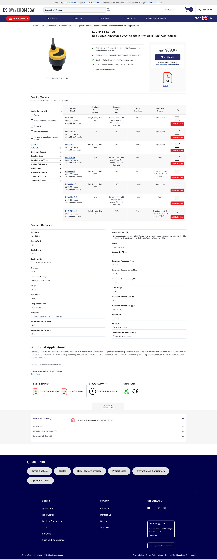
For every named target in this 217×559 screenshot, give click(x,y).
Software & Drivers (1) (43, 436)
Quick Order (48, 508)
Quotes (62, 471)
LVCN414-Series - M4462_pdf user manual (94, 420)
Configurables (130, 18)
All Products (19, 19)
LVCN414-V (70, 171)
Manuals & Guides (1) (42, 419)
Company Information (156, 18)
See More (35, 145)
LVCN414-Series (75, 391)
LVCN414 (69, 118)
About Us (104, 508)
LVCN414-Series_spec (49, 391)
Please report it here (153, 3)
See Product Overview (106, 70)
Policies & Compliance (53, 540)
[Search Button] (108, 10)
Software (46, 533)
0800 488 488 (74, 3)
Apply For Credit (40, 480)
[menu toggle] (11, 18)
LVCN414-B (70, 131)
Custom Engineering (52, 521)
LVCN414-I (69, 144)
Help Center (48, 515)
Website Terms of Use (167, 555)
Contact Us (169, 10)
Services (78, 18)
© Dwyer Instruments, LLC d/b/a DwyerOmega (42, 555)
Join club (153, 535)
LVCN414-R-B (71, 197)
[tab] (59, 388)
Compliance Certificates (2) (45, 431)
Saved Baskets (40, 471)
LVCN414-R (70, 157)
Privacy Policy (138, 555)
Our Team (105, 527)
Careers (104, 521)
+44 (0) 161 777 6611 (92, 3)
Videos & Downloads (108, 408)
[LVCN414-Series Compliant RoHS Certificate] (126, 391)
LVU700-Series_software (106, 391)
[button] (203, 18)
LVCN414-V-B (71, 211)
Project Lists (119, 471)
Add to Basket (177, 124)
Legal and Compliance (186, 555)
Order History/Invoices (89, 471)
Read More (35, 374)
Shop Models (167, 57)
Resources (52, 18)
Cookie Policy (151, 555)
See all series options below (167, 65)
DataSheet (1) (39, 426)
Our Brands (104, 18)
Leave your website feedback (161, 546)
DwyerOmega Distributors (151, 471)
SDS (44, 527)
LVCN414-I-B (70, 184)
